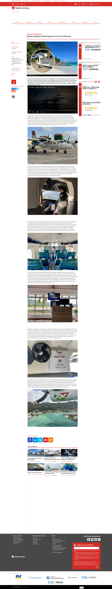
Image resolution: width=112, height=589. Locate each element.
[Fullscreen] (76, 112)
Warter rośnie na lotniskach (35, 472)
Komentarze (62, 22)
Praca (95, 22)
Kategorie (22, 4)
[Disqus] (53, 504)
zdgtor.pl (63, 1)
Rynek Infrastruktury (18, 539)
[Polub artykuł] (13, 89)
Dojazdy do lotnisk (56, 539)
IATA (53, 538)
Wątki (74, 22)
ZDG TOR (35, 538)
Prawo (50, 22)
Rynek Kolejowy (17, 538)
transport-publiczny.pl (46, 1)
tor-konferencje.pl (56, 1)
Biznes (40, 22)
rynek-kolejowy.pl (25, 1)
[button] (95, 84)
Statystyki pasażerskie (57, 546)
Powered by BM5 (26, 587)
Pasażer (29, 22)
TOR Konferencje (37, 539)
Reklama (35, 542)
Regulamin (35, 543)
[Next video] (34, 112)
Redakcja (35, 540)
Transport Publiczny (18, 540)
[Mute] (37, 112)
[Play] (30, 112)
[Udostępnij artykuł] (15, 89)
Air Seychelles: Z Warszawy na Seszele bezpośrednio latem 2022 (68, 473)
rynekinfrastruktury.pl (35, 1)
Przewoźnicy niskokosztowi (58, 540)
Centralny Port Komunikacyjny (59, 548)
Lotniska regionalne (57, 545)
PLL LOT (54, 543)
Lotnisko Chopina (56, 542)
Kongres (84, 22)
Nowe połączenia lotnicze (58, 549)
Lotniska (17, 22)
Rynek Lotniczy (16, 542)
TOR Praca (15, 543)
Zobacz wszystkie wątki (57, 552)
